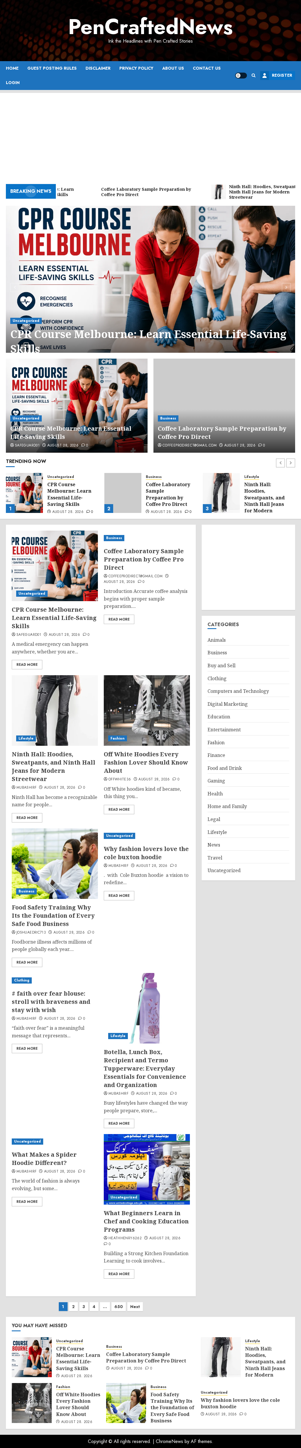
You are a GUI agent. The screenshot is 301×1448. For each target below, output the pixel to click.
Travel (215, 858)
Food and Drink (225, 768)
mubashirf (26, 787)
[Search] (253, 75)
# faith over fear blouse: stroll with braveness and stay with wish (51, 1001)
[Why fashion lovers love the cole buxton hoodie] (147, 835)
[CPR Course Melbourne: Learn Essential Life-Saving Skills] (150, 286)
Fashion (251, 476)
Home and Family (227, 806)
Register (282, 75)
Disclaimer (98, 68)
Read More (27, 664)
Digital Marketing (228, 704)
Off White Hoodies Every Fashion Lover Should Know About (268, 494)
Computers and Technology (238, 691)
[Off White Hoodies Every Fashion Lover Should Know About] (221, 493)
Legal (214, 819)
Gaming (216, 780)
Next (135, 1307)
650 (118, 1307)
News (214, 845)
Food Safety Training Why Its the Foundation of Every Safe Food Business (53, 915)
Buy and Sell (221, 665)
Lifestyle (153, 476)
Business (168, 418)
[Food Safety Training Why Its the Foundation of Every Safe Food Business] (55, 863)
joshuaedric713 (31, 932)
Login (13, 83)
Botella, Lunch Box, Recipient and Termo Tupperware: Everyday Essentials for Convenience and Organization (145, 1068)
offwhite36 (119, 779)
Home (12, 68)
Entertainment (224, 729)
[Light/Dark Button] (241, 75)
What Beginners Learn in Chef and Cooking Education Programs (146, 1221)
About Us (173, 68)
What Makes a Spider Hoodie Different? (44, 1159)
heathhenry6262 (125, 1238)
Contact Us (207, 68)
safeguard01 (27, 445)
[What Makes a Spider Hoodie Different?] (55, 1141)
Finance (216, 755)
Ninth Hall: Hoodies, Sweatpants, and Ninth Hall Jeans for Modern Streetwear (166, 501)
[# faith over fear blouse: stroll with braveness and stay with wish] (55, 980)
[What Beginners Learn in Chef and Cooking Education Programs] (147, 1169)
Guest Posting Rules (52, 68)
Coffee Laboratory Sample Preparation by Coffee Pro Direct (69, 494)
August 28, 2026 (62, 445)
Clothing (21, 980)
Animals (217, 640)
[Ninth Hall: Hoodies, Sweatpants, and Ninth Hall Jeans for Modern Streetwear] (122, 493)
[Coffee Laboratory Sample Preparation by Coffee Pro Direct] (224, 406)
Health (215, 793)
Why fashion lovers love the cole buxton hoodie (146, 853)
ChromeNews (169, 1441)
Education (219, 716)
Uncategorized (26, 320)
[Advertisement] (150, 134)
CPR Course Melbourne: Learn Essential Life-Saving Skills (148, 341)
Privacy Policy (136, 68)
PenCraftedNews (150, 26)
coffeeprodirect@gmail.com (190, 445)
